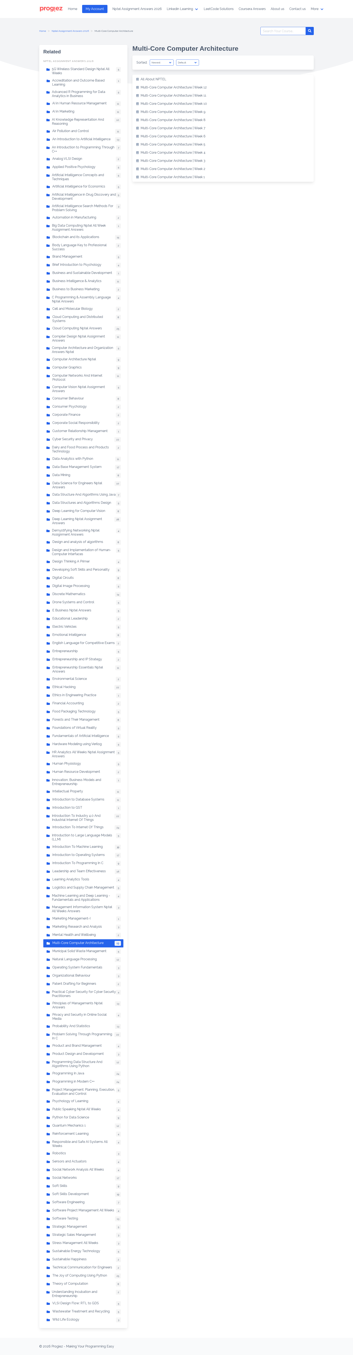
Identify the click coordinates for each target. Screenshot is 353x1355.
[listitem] (223, 79)
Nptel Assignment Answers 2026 (70, 31)
